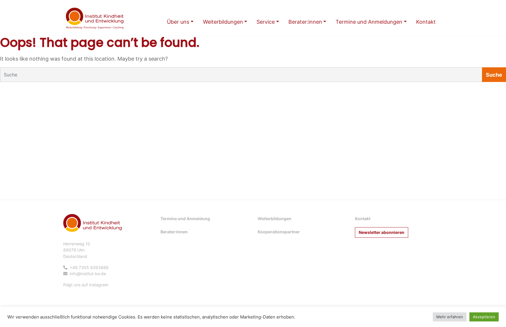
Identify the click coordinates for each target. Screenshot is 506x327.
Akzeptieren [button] (484, 316)
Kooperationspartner (279, 231)
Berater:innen (174, 231)
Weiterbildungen (274, 218)
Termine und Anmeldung (185, 218)
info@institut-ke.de (88, 273)
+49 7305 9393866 (89, 267)
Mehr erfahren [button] (449, 316)
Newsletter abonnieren (381, 232)
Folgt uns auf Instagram (85, 284)
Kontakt (362, 218)
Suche (494, 75)
